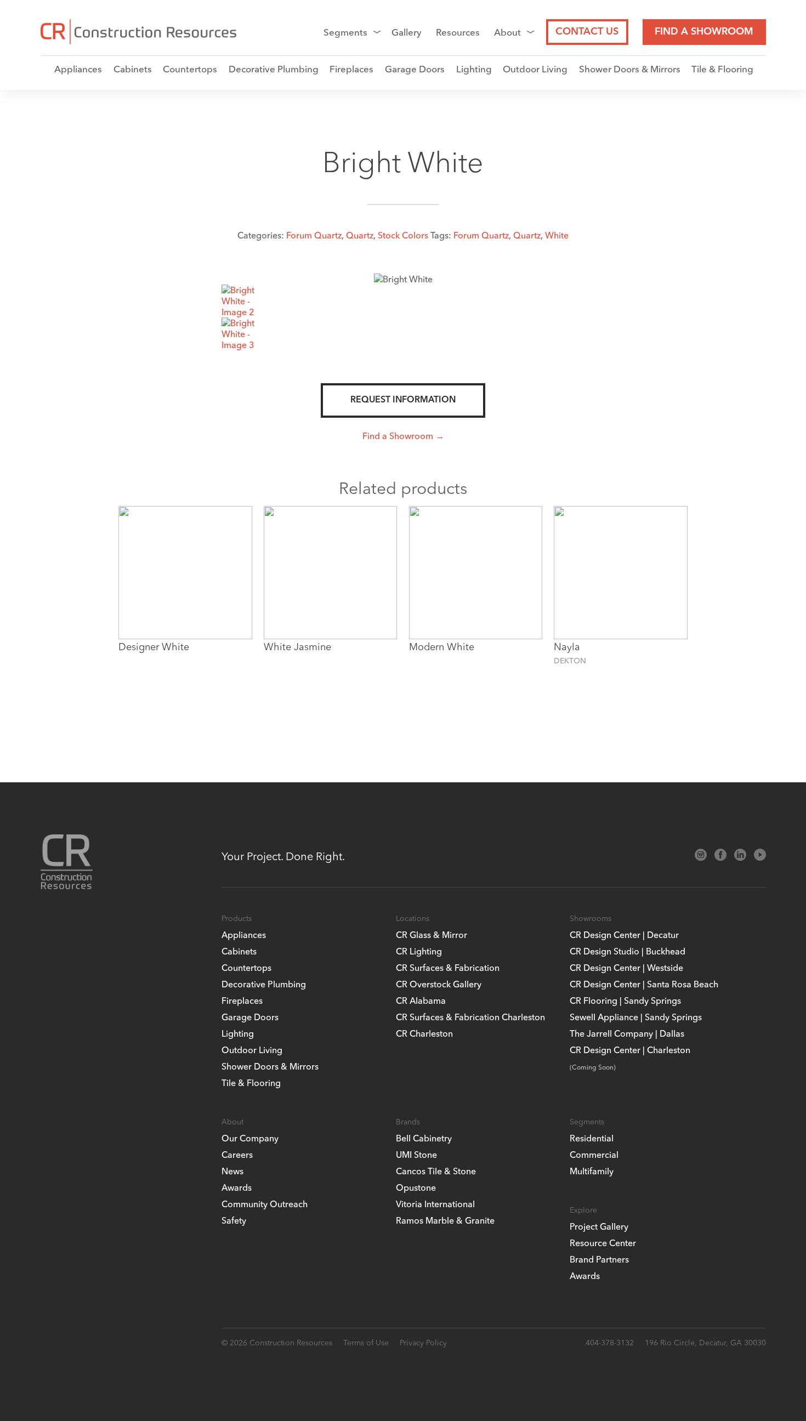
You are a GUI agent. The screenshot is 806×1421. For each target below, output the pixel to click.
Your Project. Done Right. (283, 856)
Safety (234, 1220)
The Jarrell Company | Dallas (627, 1033)
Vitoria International (435, 1203)
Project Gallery (599, 1226)
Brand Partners (599, 1259)
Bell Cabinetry (424, 1138)
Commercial (594, 1154)
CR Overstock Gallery (438, 984)
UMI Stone (416, 1154)
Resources (458, 32)
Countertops (190, 69)
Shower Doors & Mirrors (629, 69)
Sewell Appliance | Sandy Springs (636, 1016)
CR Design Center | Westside (626, 967)
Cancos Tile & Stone (436, 1171)
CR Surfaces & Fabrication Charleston (470, 1016)
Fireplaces (351, 69)
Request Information (403, 400)
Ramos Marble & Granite (445, 1220)
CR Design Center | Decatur (624, 934)
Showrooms (590, 918)
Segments (345, 32)
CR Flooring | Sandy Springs (625, 1000)
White (557, 235)
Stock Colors (403, 235)
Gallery (406, 32)
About (507, 32)
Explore (583, 1210)
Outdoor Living (535, 69)
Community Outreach (265, 1203)
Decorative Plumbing (274, 69)
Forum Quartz (314, 235)
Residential (592, 1138)
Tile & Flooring (722, 69)
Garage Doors (415, 69)
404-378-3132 (610, 1343)
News (232, 1171)
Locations (412, 918)
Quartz (359, 235)
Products (237, 918)
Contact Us (586, 32)
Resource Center (603, 1242)
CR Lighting (419, 951)
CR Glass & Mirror (431, 934)
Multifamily (592, 1171)
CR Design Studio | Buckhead (627, 951)
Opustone (416, 1187)
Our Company (250, 1138)
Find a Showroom (704, 32)
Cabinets (132, 69)
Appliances (78, 69)
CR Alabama (421, 1000)
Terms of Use (366, 1343)
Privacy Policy (423, 1343)
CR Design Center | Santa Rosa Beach (644, 984)
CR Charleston (424, 1033)
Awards (237, 1187)
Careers (237, 1154)
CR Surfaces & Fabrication (448, 967)
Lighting (474, 69)
